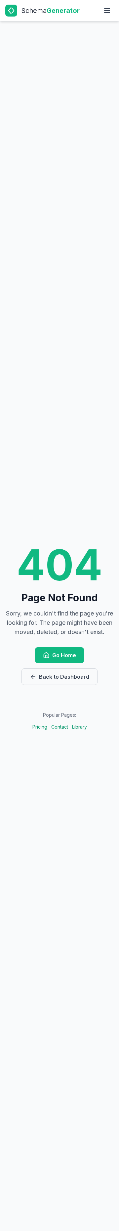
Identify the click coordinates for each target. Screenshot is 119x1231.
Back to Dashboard (64, 676)
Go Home (64, 655)
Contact (59, 727)
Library (79, 727)
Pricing (39, 727)
